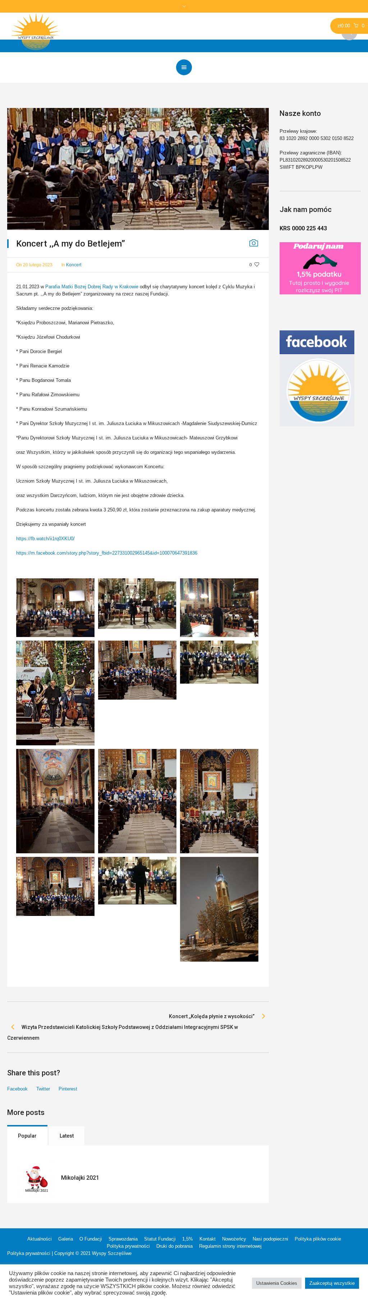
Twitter (43, 1089)
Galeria (65, 1239)
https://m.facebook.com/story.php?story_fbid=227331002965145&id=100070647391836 (106, 553)
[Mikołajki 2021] (36, 1178)
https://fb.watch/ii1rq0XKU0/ (45, 538)
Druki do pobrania (174, 1246)
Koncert (73, 264)
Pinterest (68, 1089)
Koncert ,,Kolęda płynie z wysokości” (211, 1016)
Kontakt (207, 1239)
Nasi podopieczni (270, 1239)
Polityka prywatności (128, 1246)
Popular (27, 1136)
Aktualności (39, 1239)
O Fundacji (90, 1239)
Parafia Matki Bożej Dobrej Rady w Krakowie (91, 286)
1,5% (187, 1239)
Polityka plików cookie (318, 1239)
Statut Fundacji (160, 1239)
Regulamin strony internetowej (230, 1246)
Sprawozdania (123, 1239)
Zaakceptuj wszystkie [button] (332, 1283)
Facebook (17, 1089)
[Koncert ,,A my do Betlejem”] (138, 169)
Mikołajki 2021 (80, 1177)
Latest (67, 1136)
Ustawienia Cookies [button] (276, 1283)
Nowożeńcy (234, 1239)
